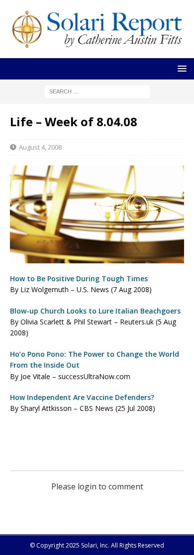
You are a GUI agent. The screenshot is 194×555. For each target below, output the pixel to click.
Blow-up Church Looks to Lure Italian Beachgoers (95, 311)
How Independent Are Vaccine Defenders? (82, 397)
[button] (180, 68)
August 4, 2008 (40, 147)
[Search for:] (97, 91)
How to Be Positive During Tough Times (79, 278)
